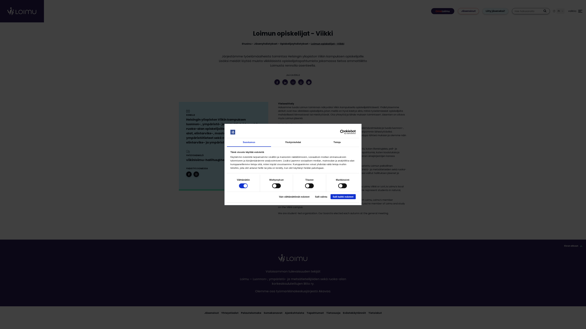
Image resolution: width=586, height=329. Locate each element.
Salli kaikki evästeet (343, 196)
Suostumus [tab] (249, 142)
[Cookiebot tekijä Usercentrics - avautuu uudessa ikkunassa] (342, 132)
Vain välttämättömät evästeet (294, 196)
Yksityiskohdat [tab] (293, 142)
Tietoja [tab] (337, 142)
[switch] (276, 185)
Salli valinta (321, 196)
